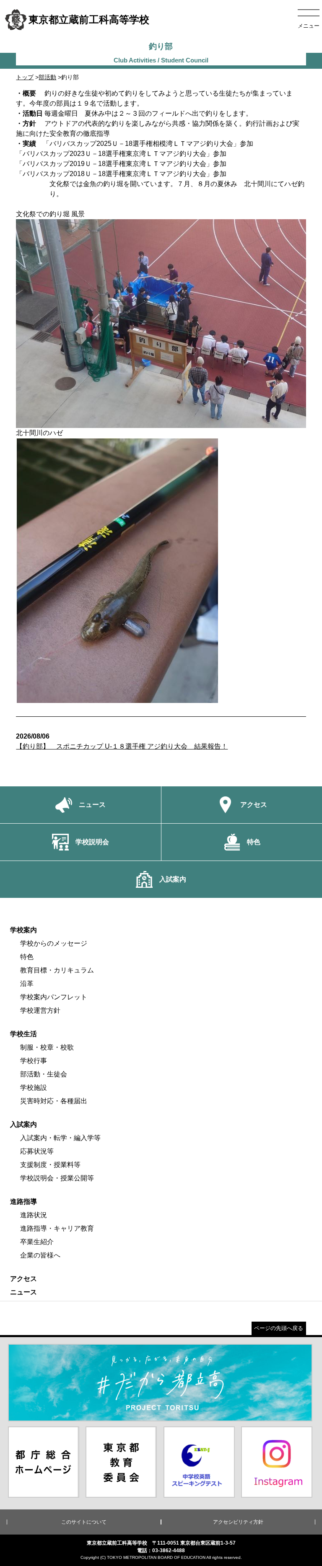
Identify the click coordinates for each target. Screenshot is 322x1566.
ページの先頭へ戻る (278, 1328)
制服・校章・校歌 (47, 1047)
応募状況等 (37, 1151)
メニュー (308, 26)
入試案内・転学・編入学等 (60, 1137)
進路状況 (33, 1215)
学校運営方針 (40, 1010)
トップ (25, 77)
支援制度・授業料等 (50, 1164)
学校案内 (23, 929)
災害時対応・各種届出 (53, 1100)
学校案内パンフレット (53, 997)
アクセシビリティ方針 (238, 1522)
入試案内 (23, 1124)
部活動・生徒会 (43, 1074)
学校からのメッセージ (53, 943)
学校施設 (33, 1087)
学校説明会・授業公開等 (57, 1178)
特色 (27, 956)
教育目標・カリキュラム (57, 970)
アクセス (23, 1278)
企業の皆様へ (40, 1255)
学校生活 (23, 1033)
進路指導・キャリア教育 (57, 1228)
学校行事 (33, 1060)
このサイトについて (83, 1522)
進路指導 (23, 1201)
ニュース (23, 1292)
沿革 (27, 983)
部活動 (47, 77)
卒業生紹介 (37, 1241)
